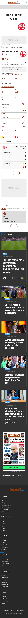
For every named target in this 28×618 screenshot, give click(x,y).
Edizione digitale (5, 563)
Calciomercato (5, 511)
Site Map (3, 600)
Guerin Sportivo (5, 546)
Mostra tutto (14, 69)
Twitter (17, 610)
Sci (2, 519)
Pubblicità (3, 596)
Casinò (3, 603)
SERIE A (4, 254)
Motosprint (4, 544)
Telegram (22, 610)
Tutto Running (4, 525)
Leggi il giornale (14, 471)
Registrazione (4, 598)
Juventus (7, 299)
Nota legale (4, 580)
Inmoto (3, 542)
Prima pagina (4, 561)
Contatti (3, 575)
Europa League (5, 507)
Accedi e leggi (15, 475)
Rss (2, 558)
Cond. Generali (5, 588)
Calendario (13, 47)
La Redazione (4, 577)
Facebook (6, 610)
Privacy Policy (5, 586)
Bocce (3, 528)
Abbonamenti (4, 559)
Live (2, 500)
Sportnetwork (4, 547)
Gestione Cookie (5, 584)
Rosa (7, 47)
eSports (3, 530)
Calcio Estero (4, 509)
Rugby (3, 521)
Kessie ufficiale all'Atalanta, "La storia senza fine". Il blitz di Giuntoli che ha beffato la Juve (14, 414)
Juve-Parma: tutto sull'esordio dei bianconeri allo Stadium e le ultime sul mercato (13, 266)
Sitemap (3, 567)
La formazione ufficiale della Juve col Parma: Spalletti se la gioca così (14, 379)
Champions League (6, 505)
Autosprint (4, 540)
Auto (2, 538)
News (3, 47)
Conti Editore (4, 549)
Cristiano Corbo (11, 422)
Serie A (3, 502)
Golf (2, 526)
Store (2, 565)
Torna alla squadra (7, 45)
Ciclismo (3, 523)
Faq (2, 579)
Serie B (3, 504)
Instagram (12, 610)
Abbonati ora (13, 467)
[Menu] (2, 3)
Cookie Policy (4, 582)
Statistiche (19, 47)
